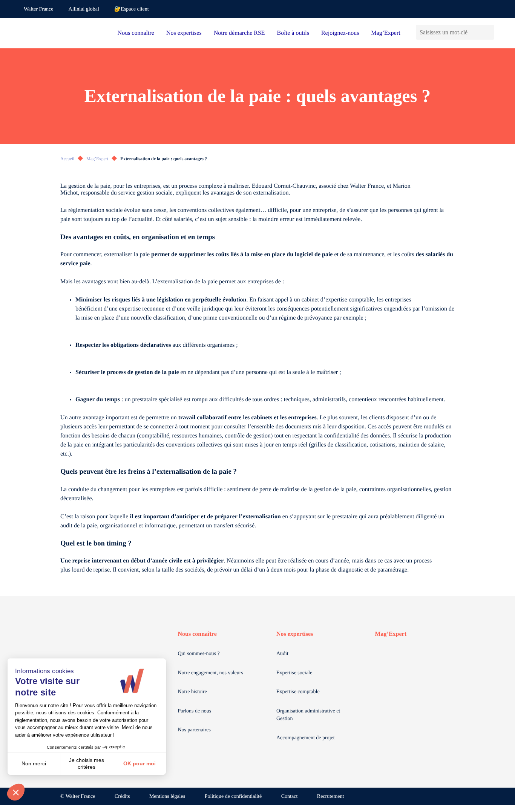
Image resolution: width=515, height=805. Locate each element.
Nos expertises (184, 33)
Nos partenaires (194, 730)
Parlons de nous (195, 711)
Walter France (39, 9)
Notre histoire (192, 692)
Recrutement (330, 796)
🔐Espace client (131, 9)
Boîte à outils (293, 33)
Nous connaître (136, 33)
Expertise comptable (298, 692)
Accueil (67, 158)
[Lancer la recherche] (488, 32)
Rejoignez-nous (340, 33)
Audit (282, 654)
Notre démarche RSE (239, 33)
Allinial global (84, 9)
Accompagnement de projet (305, 738)
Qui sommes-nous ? (199, 654)
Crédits (122, 796)
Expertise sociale (294, 673)
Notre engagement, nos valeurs (210, 673)
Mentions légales (167, 796)
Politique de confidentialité (233, 796)
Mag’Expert (385, 33)
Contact (289, 796)
